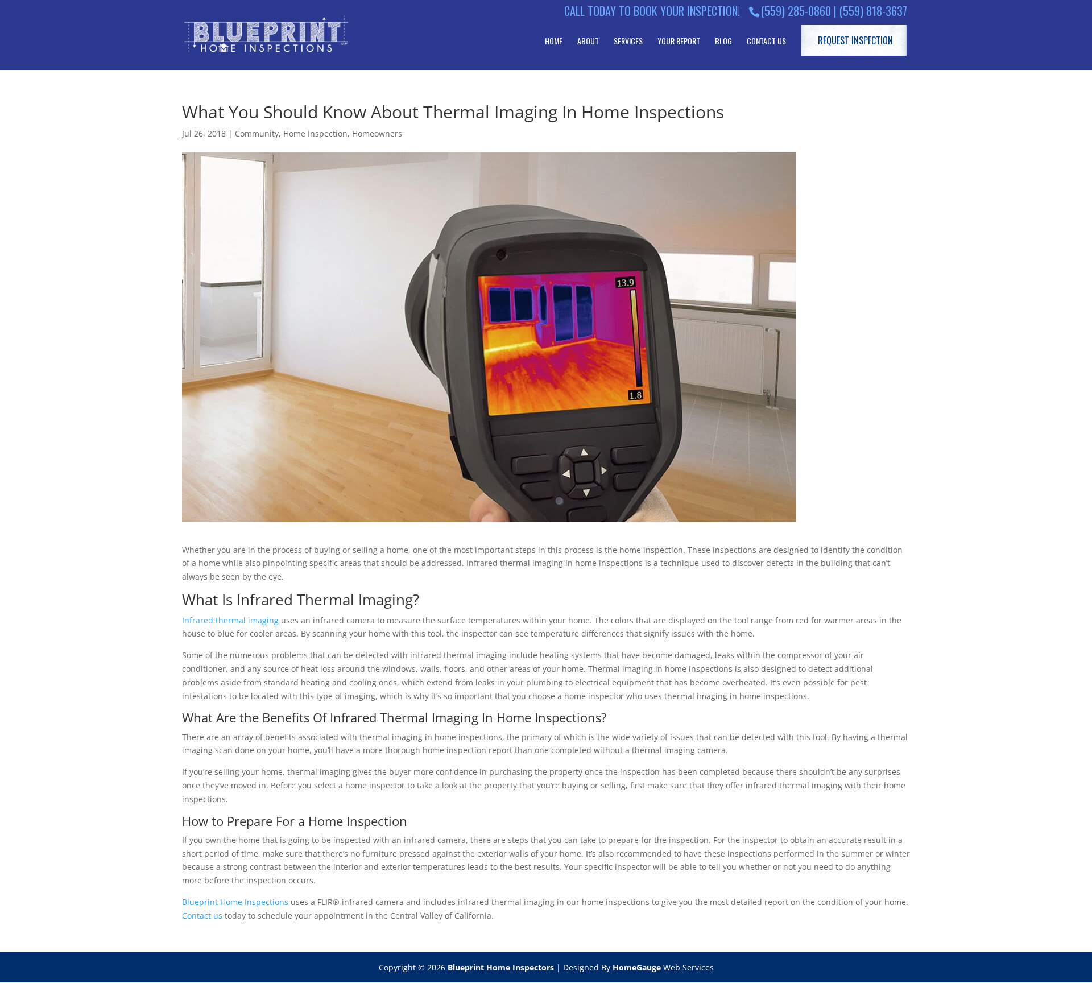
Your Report (678, 41)
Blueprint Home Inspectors (501, 967)
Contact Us (766, 41)
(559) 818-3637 (873, 10)
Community (257, 133)
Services (628, 41)
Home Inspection (315, 133)
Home (553, 41)
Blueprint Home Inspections (235, 902)
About (588, 41)
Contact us (202, 915)
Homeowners (377, 133)
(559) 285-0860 (796, 10)
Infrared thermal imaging (230, 620)
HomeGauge (637, 967)
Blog (723, 41)
